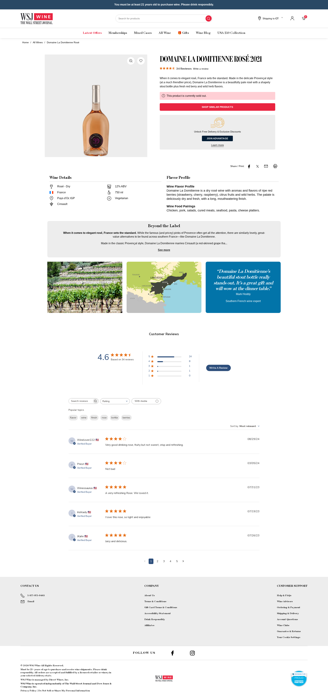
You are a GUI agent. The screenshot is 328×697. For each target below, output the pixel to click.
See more (164, 250)
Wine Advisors (285, 601)
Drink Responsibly (154, 619)
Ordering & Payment (288, 607)
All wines (38, 42)
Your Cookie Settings (288, 637)
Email (31, 601)
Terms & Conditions (155, 601)
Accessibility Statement (157, 613)
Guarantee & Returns (289, 631)
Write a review (200, 68)
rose (104, 417)
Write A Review (218, 368)
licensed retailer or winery (94, 672)
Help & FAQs (284, 595)
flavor (73, 417)
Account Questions (287, 619)
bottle (114, 417)
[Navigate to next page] (183, 561)
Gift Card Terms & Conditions (160, 607)
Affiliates (149, 625)
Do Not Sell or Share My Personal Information (64, 690)
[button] (270, 18)
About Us (149, 595)
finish (94, 417)
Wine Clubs (283, 625)
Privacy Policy (28, 690)
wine (83, 417)
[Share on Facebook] (249, 166)
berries (126, 417)
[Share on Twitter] (257, 166)
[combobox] (164, 18)
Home (25, 42)
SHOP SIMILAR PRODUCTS (217, 107)
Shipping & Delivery (288, 613)
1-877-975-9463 (36, 595)
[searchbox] (80, 401)
